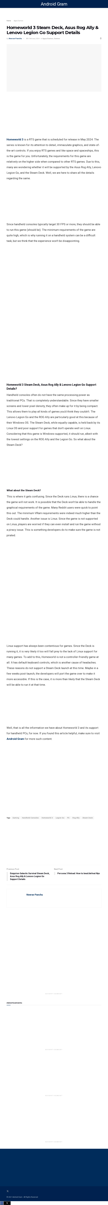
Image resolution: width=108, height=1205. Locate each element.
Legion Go (60, 818)
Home (9, 21)
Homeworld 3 (15, 139)
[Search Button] (100, 4)
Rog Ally (76, 818)
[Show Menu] (8, 4)
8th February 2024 (33, 38)
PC (68, 818)
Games (57, 38)
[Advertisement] (54, 118)
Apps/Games (18, 21)
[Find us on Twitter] (8, 1191)
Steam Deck (88, 818)
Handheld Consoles (30, 818)
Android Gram (54, 4)
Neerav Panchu (15, 38)
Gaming (16, 818)
